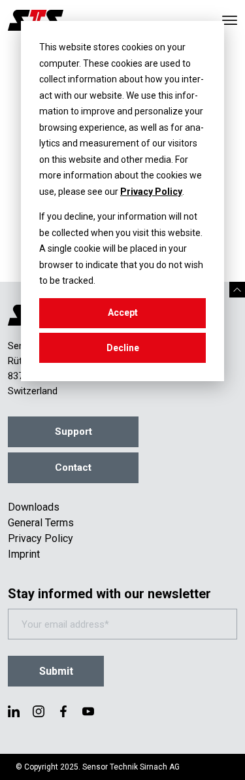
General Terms (41, 523)
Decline (122, 348)
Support (73, 431)
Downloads (33, 507)
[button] (237, 289)
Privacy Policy (151, 191)
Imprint (24, 554)
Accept (123, 312)
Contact (73, 467)
